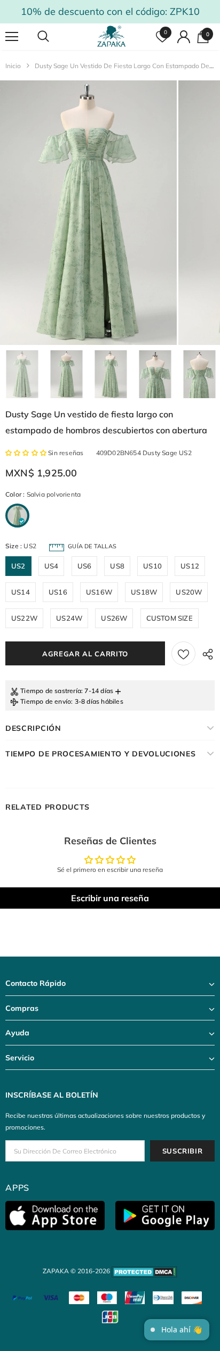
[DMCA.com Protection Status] (144, 1271)
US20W (189, 592)
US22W (24, 618)
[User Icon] (183, 36)
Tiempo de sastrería (50, 691)
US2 (18, 566)
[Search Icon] (53, 37)
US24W (69, 618)
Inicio (13, 66)
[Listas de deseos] (183, 653)
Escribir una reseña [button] (110, 898)
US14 (20, 592)
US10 (152, 566)
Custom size (169, 618)
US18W (144, 592)
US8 (117, 566)
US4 (51, 566)
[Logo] (111, 36)
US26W (114, 618)
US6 (84, 566)
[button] (26, 453)
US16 (58, 592)
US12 (189, 566)
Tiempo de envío (45, 701)
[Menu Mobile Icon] (11, 36)
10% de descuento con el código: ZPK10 (110, 11)
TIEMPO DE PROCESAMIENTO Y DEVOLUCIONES (100, 754)
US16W (99, 592)
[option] (88, 212)
